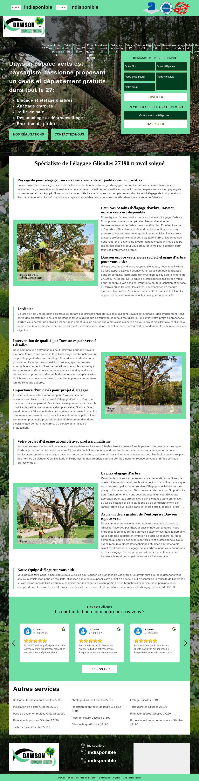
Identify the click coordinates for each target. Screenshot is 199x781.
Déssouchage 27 (143, 47)
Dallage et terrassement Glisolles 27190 (37, 700)
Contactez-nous (69, 134)
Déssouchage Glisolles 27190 (90, 724)
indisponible (38, 7)
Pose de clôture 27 (157, 49)
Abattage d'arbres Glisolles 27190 (92, 700)
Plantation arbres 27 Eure (79, 48)
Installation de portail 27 (101, 48)
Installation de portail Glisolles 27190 (35, 706)
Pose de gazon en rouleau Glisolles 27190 (39, 713)
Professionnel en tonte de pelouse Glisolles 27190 (156, 722)
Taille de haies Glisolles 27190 (31, 727)
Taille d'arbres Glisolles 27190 (148, 706)
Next (185, 643)
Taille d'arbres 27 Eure (67, 48)
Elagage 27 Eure (47, 47)
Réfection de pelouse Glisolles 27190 (36, 720)
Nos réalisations (28, 134)
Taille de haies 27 (189, 49)
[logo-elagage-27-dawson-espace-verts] (24, 26)
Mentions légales (110, 777)
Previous (13, 643)
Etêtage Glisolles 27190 (144, 700)
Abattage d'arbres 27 (179, 48)
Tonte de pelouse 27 (57, 49)
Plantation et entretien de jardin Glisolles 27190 (96, 708)
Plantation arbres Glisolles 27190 (150, 713)
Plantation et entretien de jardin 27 (167, 49)
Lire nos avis (99, 669)
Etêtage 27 (130, 47)
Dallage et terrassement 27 (117, 48)
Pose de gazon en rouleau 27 (90, 49)
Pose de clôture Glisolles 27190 (91, 717)
